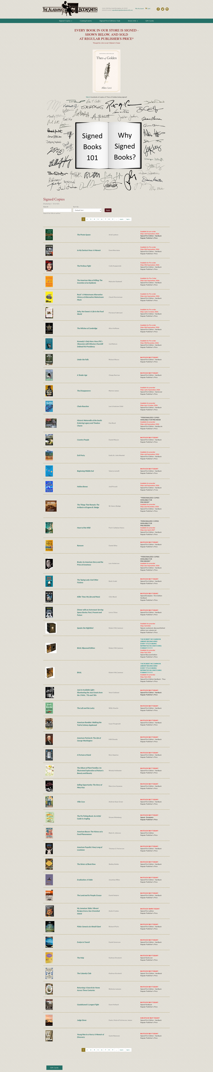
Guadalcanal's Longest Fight (88, 1004)
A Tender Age (82, 375)
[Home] (70, 8)
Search (45, 207)
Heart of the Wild (83, 528)
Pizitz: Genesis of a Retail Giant (89, 926)
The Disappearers (84, 391)
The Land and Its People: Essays (89, 895)
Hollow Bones (82, 486)
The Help (80, 958)
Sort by (75, 207)
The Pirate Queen (84, 235)
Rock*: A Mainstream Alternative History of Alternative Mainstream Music (90, 297)
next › (122, 219)
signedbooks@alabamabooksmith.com (122, 10)
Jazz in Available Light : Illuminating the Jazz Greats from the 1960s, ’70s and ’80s (90, 692)
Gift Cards (150, 21)
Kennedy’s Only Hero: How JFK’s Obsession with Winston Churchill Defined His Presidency (90, 344)
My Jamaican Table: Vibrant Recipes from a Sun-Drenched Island (88, 911)
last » (128, 219)
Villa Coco (81, 802)
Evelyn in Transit (83, 942)
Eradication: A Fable (85, 880)
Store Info (132, 21)
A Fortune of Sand (84, 755)
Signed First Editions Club (110, 21)
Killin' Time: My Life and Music (88, 597)
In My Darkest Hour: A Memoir (89, 250)
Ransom (80, 545)
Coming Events (86, 21)
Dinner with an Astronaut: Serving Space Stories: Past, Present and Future (90, 612)
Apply (108, 210)
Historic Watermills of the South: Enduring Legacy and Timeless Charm (89, 423)
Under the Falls (83, 359)
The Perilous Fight (84, 266)
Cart (148, 8)
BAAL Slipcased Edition (86, 648)
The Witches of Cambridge (87, 328)
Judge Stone (81, 1020)
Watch (88, 97)
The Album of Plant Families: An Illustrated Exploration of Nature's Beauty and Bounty (90, 770)
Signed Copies (65, 21)
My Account (139, 8)
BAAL (79, 672)
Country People (83, 440)
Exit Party (81, 455)
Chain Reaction (83, 406)
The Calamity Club (84, 973)
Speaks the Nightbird (85, 628)
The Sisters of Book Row (86, 864)
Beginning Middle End (85, 471)
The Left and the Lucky (85, 708)
